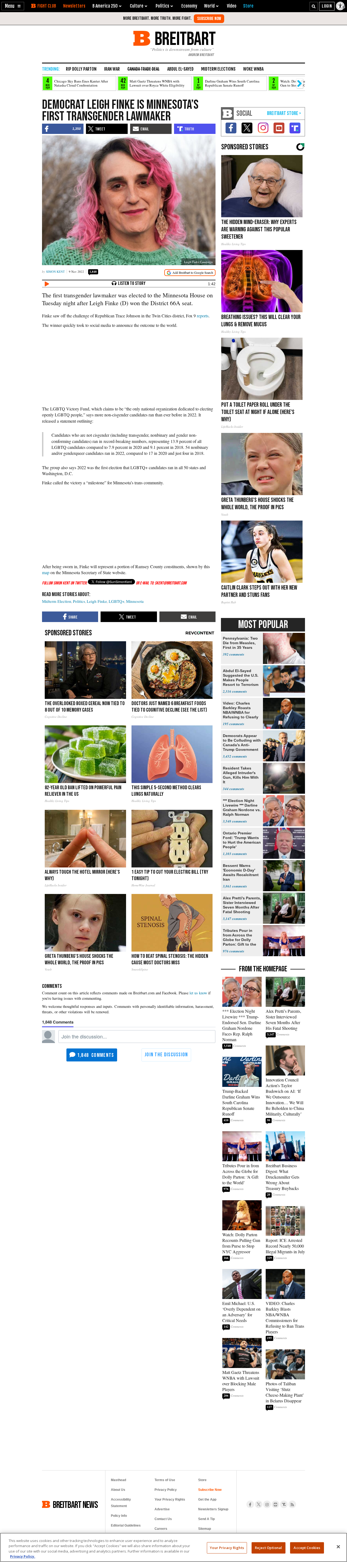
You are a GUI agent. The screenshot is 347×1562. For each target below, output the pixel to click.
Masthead (118, 1480)
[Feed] (292, 1504)
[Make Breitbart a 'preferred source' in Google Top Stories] (190, 272)
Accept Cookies (307, 1547)
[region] (173, 1547)
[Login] (327, 6)
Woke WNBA (253, 69)
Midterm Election (56, 601)
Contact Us (163, 1519)
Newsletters (74, 6)
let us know (198, 992)
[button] (12, 6)
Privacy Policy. (22, 1556)
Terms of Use (165, 1480)
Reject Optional (268, 1547)
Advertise (162, 1509)
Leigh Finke (97, 601)
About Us (118, 1490)
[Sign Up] (209, 18)
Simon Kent (55, 271)
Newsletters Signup (213, 1509)
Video (231, 6)
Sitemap (204, 1529)
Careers (161, 1529)
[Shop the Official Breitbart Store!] (284, 113)
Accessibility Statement (121, 1503)
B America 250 (105, 6)
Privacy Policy (166, 1490)
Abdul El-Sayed (180, 69)
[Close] (338, 1547)
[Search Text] (314, 6)
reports (202, 315)
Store (202, 1480)
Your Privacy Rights (227, 1547)
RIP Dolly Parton (81, 69)
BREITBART (184, 38)
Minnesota (135, 601)
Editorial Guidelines (126, 1525)
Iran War (112, 69)
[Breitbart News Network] (227, 113)
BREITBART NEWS (75, 1504)
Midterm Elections (218, 69)
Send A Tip (206, 1519)
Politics (79, 601)
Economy (189, 6)
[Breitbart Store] (248, 6)
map (45, 572)
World (209, 6)
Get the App (207, 1499)
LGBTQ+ (116, 601)
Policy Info (119, 1516)
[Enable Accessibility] (341, 6)
